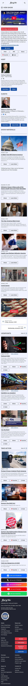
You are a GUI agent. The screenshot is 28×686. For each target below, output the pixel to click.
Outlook (3, 659)
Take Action (21, 642)
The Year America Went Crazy (10, 221)
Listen (5, 366)
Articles (16, 631)
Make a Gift (3, 640)
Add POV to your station (20, 661)
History (2, 668)
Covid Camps (5, 285)
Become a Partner (21, 647)
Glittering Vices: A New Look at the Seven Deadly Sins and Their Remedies (13, 187)
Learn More (14, 164)
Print (5, 51)
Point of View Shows (5, 625)
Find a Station (18, 657)
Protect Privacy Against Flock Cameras (13, 471)
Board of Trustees (5, 678)
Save (14, 55)
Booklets (17, 627)
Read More (5, 89)
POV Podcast (4, 634)
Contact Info (18, 668)
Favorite (6, 55)
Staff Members (4, 676)
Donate (21, 639)
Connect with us (18, 629)
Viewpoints (3, 629)
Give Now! (14, 311)
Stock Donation (4, 644)
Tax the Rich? (5, 430)
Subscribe (21, 651)
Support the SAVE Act (8, 503)
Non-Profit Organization (6, 672)
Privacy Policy (4, 679)
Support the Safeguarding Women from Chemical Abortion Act (13, 532)
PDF (14, 51)
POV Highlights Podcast (6, 633)
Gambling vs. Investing (8, 393)
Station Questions (19, 659)
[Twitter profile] (3, 78)
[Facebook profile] (3, 114)
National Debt (5, 356)
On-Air (2, 674)
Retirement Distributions (6, 646)
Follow (13, 89)
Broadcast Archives (5, 627)
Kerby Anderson (6, 75)
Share (22, 51)
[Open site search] (25, 3)
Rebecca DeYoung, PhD (8, 109)
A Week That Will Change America (12, 154)
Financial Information (5, 683)
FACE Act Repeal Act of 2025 (10, 563)
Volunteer (17, 670)
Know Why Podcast (5, 631)
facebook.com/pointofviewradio (10, 45)
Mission (3, 670)
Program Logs (18, 663)
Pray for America (18, 625)
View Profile (15, 125)
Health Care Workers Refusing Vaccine (13, 253)
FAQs (2, 681)
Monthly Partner (4, 642)
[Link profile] (1, 78)
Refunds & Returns (19, 672)
